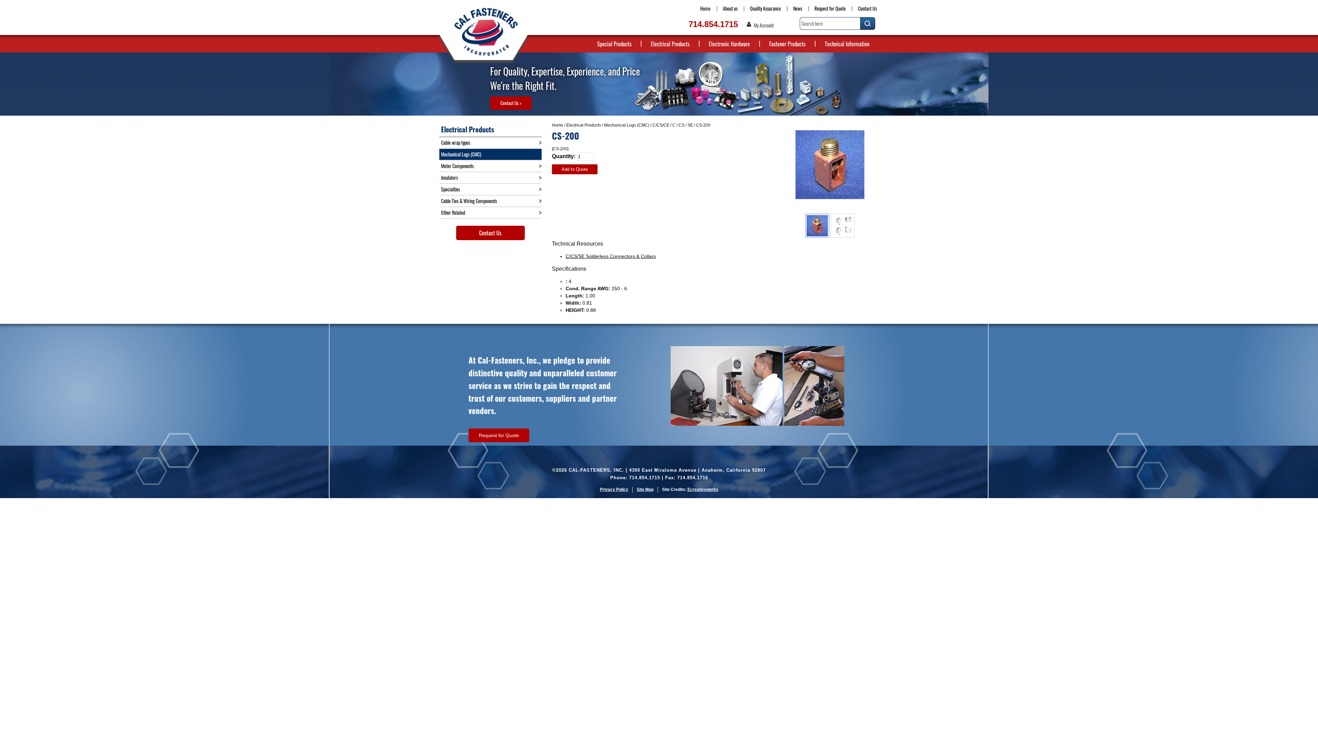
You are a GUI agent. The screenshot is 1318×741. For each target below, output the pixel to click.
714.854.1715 (713, 24)
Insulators (449, 177)
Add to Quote (575, 169)
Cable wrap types (455, 142)
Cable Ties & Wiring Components (469, 200)
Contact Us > (510, 102)
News (797, 8)
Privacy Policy (614, 489)
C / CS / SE (682, 125)
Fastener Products (787, 44)
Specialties (450, 189)
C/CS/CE (660, 125)
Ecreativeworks (702, 489)
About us (730, 8)
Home (705, 8)
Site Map (645, 489)
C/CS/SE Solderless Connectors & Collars (611, 256)
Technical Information (847, 44)
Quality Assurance (765, 8)
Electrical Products (670, 44)
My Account (764, 25)
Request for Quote (830, 8)
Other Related (453, 212)
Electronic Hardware (729, 44)
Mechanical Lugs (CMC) (626, 125)
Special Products (614, 44)
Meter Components (457, 165)
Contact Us (867, 8)
